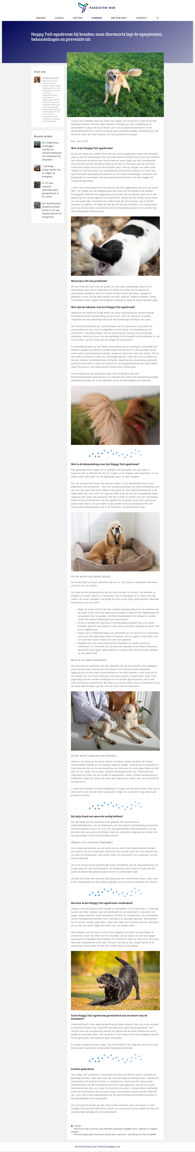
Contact (141, 18)
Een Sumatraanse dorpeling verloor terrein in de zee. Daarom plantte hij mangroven (51, 210)
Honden (97, 18)
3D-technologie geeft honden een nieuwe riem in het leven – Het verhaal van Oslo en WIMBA (115, 1134)
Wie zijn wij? (119, 18)
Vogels (59, 18)
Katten (77, 18)
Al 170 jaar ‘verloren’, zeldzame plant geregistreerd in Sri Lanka (50, 190)
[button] (157, 18)
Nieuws (41, 18)
